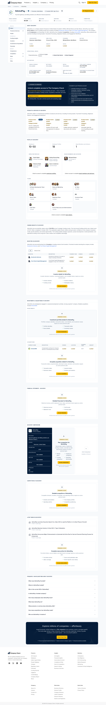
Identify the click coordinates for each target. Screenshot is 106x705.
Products (26, 2)
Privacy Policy (81, 690)
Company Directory (59, 692)
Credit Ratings (34, 674)
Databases (33, 658)
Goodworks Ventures (64, 30)
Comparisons (13, 51)
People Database (35, 662)
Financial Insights (58, 658)
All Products (34, 656)
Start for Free (93, 2)
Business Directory (58, 688)
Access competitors (62, 505)
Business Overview (59, 668)
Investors (16, 41)
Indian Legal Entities (36, 660)
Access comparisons (64, 462)
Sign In (84, 2)
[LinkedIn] (17, 663)
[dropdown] (96, 11)
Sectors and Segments (59, 698)
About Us (33, 688)
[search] (79, 2)
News (16, 56)
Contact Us (33, 692)
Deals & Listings (58, 666)
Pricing (52, 2)
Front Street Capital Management (79, 30)
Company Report (35, 676)
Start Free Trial (62, 637)
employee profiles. (51, 173)
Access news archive (62, 563)
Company (43, 2)
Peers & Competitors (59, 664)
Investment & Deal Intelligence (85, 666)
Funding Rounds (35, 670)
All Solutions (80, 656)
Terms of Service (82, 688)
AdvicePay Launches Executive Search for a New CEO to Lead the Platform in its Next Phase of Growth (59, 522)
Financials (12, 46)
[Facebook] (9, 663)
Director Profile (58, 690)
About (11, 28)
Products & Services (16, 30)
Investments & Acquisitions (16, 43)
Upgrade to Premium (33, 96)
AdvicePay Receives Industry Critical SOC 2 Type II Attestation (48, 528)
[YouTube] (21, 663)
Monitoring (80, 664)
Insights (35, 2)
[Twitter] (13, 663)
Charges (33, 664)
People (11, 33)
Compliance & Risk (58, 662)
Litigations (33, 672)
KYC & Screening (82, 660)
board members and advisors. (86, 173)
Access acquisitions (62, 373)
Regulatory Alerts (35, 666)
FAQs (11, 61)
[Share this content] (62, 11)
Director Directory (58, 696)
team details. (69, 214)
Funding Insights (14, 38)
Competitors (16, 53)
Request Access (89, 10)
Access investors (62, 286)
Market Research (82, 662)
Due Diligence (81, 658)
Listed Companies (58, 694)
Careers (33, 690)
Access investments (62, 331)
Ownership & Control (59, 660)
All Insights (57, 656)
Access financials (62, 412)
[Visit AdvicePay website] (26, 11)
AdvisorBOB (77, 32)
